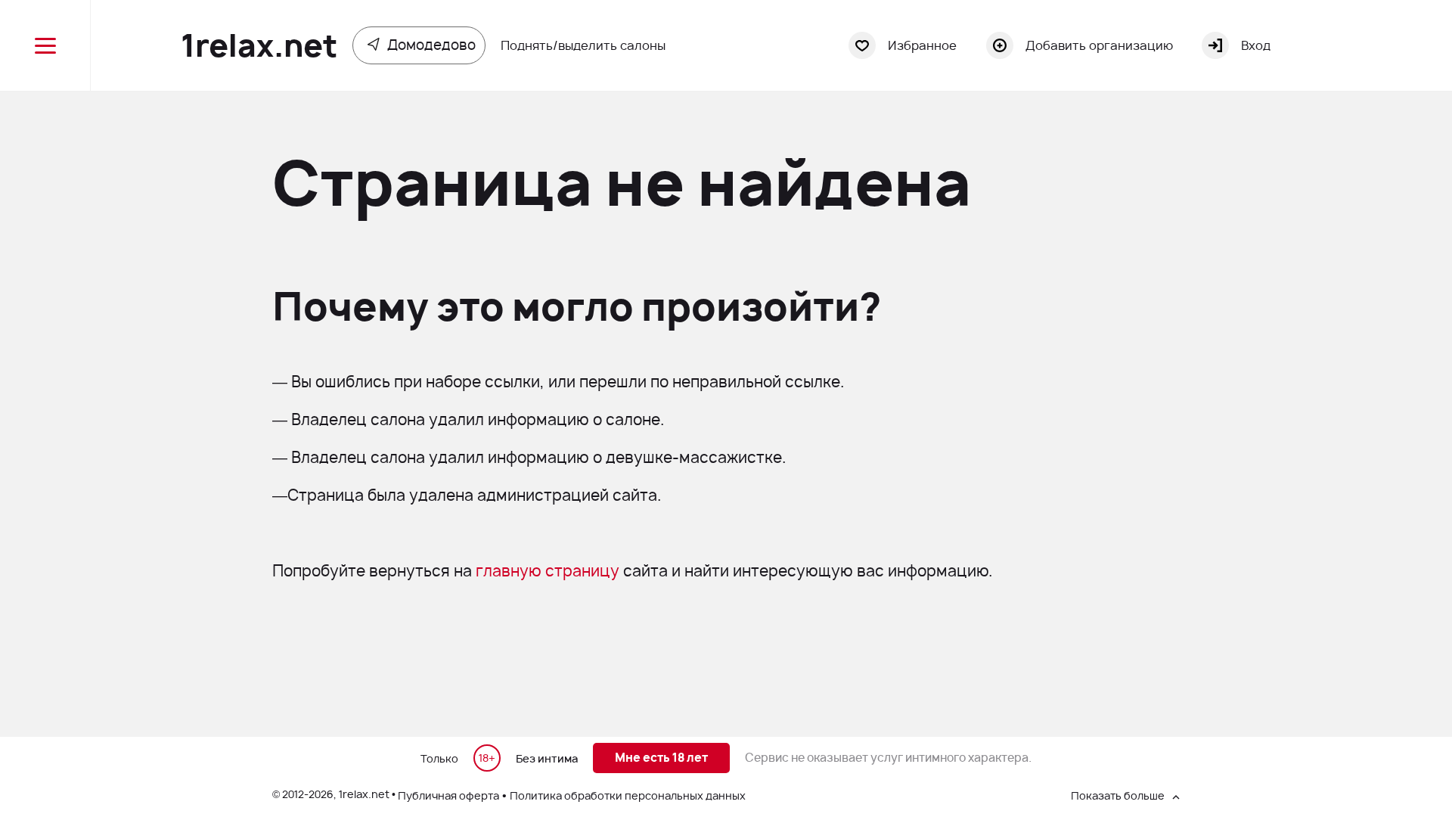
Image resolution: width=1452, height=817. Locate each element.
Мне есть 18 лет (661, 758)
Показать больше (1118, 795)
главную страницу (547, 571)
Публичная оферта (448, 795)
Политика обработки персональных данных (628, 795)
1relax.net (259, 45)
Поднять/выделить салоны (583, 45)
